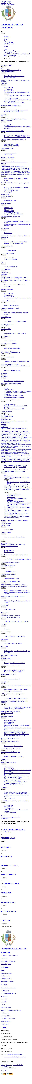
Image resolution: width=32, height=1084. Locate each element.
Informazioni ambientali (7, 713)
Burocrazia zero (5, 114)
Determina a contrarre (12, 495)
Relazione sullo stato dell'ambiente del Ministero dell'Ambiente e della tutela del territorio (16, 734)
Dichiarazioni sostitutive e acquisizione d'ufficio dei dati (15, 366)
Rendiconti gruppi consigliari (11, 144)
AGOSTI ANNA (6, 856)
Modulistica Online (6, 1007)
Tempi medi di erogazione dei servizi (10, 615)
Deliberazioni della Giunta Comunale (13, 395)
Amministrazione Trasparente (11, 51)
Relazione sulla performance (8, 301)
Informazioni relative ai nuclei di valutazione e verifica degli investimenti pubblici (16, 690)
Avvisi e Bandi (11, 497)
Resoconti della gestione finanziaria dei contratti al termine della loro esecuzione (17, 516)
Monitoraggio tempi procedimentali (10, 364)
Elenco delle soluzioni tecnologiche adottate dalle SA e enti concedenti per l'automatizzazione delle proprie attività (16, 458)
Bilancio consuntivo (9, 552)
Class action (4, 624)
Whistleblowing (5, 818)
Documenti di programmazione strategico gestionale (17, 99)
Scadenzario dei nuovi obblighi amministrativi (16, 110)
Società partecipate (5, 336)
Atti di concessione (6, 532)
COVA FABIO (5, 920)
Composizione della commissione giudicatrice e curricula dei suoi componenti (16, 511)
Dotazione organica (6, 203)
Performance (4, 274)
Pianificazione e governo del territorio (10, 711)
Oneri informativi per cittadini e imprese (11, 105)
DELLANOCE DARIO (8, 911)
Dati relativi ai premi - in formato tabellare (15, 321)
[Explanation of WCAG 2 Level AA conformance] (10, 1074)
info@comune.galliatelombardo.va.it (14, 1054)
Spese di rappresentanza (7, 543)
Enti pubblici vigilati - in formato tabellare (15, 333)
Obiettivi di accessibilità (10, 812)
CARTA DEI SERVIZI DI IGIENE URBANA (16, 621)
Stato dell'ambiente (9, 722)
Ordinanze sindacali (9, 389)
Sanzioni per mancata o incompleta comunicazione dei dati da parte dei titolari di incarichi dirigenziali (17, 136)
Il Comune (6, 952)
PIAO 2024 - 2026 (9, 90)
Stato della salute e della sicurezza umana (14, 732)
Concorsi (3, 1004)
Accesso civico (4, 787)
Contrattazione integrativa (7, 253)
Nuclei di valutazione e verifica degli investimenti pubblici (16, 685)
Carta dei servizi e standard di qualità (10, 617)
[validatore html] (4, 1074)
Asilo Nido (3, 1002)
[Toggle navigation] (2, 32)
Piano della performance (7, 289)
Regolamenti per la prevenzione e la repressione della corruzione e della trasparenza (16, 776)
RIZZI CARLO (6, 847)
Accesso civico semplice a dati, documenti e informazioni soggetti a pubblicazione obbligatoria (17, 792)
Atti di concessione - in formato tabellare (14, 537)
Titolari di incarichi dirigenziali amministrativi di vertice (15, 174)
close (2, 33)
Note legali (9, 1065)
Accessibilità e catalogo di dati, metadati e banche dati (14, 800)
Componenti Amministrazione (8, 993)
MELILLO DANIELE (8, 874)
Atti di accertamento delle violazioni (13, 784)
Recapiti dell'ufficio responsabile (12, 370)
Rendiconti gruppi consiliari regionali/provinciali (13, 139)
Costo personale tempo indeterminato (13, 214)
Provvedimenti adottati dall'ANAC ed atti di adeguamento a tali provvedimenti (15, 782)
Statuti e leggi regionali (10, 101)
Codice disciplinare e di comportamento (14, 76)
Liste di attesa (4, 639)
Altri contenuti (4, 759)
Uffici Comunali (5, 1024)
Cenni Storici (4, 958)
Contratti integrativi (9, 258)
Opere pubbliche (5, 682)
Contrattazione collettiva (7, 246)
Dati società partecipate (10, 340)
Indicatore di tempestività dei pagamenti (14, 670)
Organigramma (8, 154)
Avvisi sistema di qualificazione (15, 501)
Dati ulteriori (4, 815)
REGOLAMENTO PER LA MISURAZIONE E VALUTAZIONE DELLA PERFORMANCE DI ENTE (15, 167)
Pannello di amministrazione (8, 1068)
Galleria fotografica (6, 964)
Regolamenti (7, 811)
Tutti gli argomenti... (9, 43)
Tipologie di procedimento (7, 357)
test (1, 68)
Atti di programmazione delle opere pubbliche (12, 694)
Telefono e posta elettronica (8, 157)
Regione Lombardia (6, 1)
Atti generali (4, 83)
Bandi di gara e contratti (7, 416)
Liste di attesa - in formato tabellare (13, 643)
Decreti (6, 388)
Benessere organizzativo (7, 324)
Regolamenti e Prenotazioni (8, 1018)
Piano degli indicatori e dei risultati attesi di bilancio (14, 554)
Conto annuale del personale (11, 212)
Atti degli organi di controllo (11, 145)
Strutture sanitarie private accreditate (10, 738)
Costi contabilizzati (6, 631)
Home (5, 49)
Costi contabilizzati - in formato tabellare (14, 636)
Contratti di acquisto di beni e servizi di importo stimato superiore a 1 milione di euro (16, 514)
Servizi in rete (4, 646)
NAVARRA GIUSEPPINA (9, 865)
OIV (2, 262)
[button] (6, 36)
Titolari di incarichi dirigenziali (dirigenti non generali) (15, 183)
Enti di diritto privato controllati (9, 343)
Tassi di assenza (5, 228)
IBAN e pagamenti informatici (8, 674)
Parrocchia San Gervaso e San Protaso (11, 1010)
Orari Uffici (4, 999)
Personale (3, 163)
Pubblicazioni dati (8, 475)
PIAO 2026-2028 (8, 87)
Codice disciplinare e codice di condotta (14, 102)
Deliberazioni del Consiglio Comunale (14, 397)
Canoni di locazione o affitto (8, 574)
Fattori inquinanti (8, 723)
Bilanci (2, 539)
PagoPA (3, 1027)
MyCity (4, 1070)
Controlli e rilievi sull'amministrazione (10, 581)
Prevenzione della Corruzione (8, 762)
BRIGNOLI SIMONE (8, 902)
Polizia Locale (4, 1013)
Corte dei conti (4, 605)
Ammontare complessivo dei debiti (13, 671)
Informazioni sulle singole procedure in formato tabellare (15, 461)
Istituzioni (6, 967)
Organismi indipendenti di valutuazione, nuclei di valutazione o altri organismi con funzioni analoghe (14, 585)
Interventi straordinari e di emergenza (10, 748)
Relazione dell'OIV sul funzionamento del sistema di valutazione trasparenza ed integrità (14, 278)
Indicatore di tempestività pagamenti (10, 665)
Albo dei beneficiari (6, 523)
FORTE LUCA (6, 893)
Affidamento (4, 425)
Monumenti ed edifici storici (8, 961)
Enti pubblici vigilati (6, 329)
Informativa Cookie (18, 1065)
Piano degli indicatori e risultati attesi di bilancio (13, 544)
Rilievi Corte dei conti (9, 609)
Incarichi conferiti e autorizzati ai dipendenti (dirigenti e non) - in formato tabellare (15, 242)
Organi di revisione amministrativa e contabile (12, 596)
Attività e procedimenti (6, 354)
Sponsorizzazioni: (5, 422)
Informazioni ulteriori (12, 506)
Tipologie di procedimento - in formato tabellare (16, 361)
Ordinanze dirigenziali (9, 404)
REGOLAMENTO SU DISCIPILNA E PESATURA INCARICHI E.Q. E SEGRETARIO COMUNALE (15, 170)
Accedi (6, 46)
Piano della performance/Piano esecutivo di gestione (17, 298)
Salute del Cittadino (6, 1021)
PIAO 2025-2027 (8, 89)
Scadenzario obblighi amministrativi (13, 111)
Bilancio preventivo (9, 550)
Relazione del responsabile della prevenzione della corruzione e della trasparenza (17, 779)
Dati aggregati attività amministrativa (10, 352)
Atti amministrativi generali (11, 98)
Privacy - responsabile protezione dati (10, 817)
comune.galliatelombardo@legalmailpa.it (15, 1057)
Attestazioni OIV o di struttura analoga (11, 70)
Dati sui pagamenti (5, 658)
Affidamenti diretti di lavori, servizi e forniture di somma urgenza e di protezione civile (19, 503)
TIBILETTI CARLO (8, 838)
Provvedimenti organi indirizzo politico (11, 383)
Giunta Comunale (5, 976)
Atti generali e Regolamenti (8, 71)
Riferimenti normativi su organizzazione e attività (16, 92)
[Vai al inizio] (1, 929)
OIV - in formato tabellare (10, 266)
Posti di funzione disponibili (11, 190)
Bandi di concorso (5, 269)
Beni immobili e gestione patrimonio (10, 562)
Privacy (3, 1065)
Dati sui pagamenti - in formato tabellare (14, 663)
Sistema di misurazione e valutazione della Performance (15, 280)
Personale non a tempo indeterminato (10, 216)
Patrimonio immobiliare (7, 566)
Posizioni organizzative (7, 196)
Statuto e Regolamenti (9, 77)
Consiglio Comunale (6, 978)
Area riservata (4, 1066)
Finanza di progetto (6, 419)
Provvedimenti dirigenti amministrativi (10, 400)
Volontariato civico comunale (8, 988)
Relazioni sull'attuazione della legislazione (15, 731)
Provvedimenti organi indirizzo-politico (14, 381)
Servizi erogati (4, 612)
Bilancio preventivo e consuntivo (9, 546)
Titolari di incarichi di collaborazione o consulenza (14, 162)
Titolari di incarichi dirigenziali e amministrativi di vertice (15, 172)
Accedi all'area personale (8, 4)
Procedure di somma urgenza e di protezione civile (14, 421)
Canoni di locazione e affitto (8, 565)
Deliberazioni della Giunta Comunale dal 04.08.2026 (17, 391)
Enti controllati (4, 325)
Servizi (5, 985)
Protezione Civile (5, 1016)
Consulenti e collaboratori (7, 158)
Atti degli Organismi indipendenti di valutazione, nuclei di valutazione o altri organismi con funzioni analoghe (17, 592)
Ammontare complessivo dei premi (10, 308)
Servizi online (4, 996)
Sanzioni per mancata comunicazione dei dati (12, 131)
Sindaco (3, 970)
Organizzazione (8, 52)
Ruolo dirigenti (8, 192)
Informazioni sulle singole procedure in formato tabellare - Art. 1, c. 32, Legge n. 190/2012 (16, 466)
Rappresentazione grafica (7, 351)
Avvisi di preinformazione (14, 494)
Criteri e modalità (5, 525)
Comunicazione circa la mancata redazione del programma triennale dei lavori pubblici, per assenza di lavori (16, 449)
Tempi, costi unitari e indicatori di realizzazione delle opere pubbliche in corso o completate (17, 707)
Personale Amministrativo (7, 981)
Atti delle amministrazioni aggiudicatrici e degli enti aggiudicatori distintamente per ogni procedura (14, 470)
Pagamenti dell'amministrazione (9, 655)
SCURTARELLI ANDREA (10, 884)
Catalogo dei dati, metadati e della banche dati (16, 809)
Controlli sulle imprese (6, 411)
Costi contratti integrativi (10, 259)
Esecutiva (3, 424)
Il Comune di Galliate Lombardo (9, 955)
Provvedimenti (4, 373)
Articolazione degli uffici (7, 148)
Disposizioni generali (6, 65)
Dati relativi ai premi (6, 317)
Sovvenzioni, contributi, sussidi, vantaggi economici (14, 520)
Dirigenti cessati (5, 194)
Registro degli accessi (9, 798)
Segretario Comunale (6, 973)
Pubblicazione (4, 427)
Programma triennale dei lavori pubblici (17, 485)
